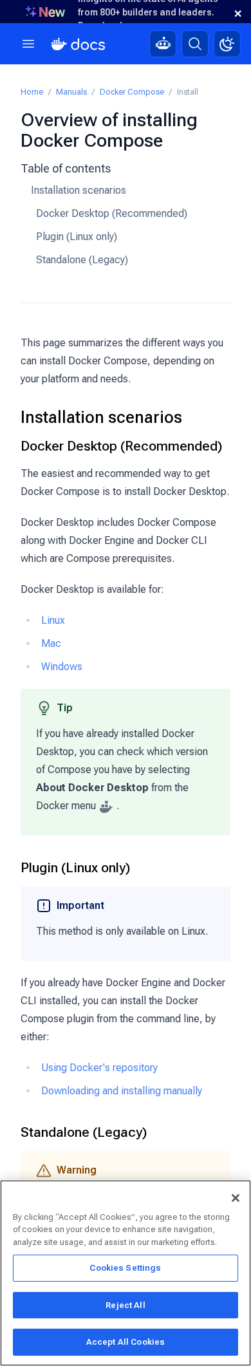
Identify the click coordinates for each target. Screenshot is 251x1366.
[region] (125, 1273)
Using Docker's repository (99, 1068)
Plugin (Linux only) (76, 236)
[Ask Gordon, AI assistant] (162, 43)
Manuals (71, 92)
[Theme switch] (227, 43)
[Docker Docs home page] (78, 44)
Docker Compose (132, 92)
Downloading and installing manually (121, 1091)
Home (32, 92)
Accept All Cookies (125, 1342)
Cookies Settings (125, 1268)
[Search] (195, 43)
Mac (51, 643)
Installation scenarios (78, 190)
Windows (61, 666)
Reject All (125, 1305)
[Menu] (28, 43)
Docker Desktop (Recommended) (111, 213)
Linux (53, 620)
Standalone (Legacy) (82, 260)
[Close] (235, 1198)
